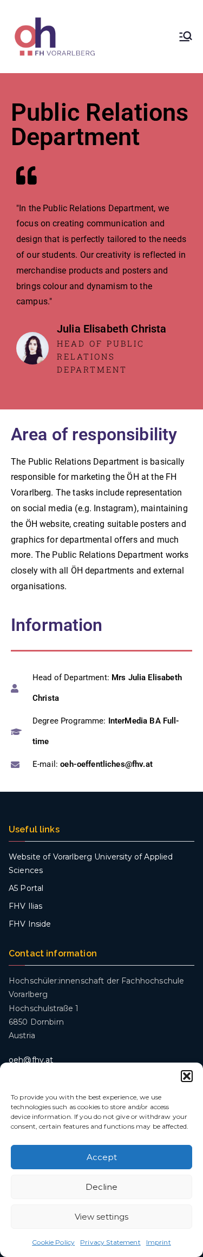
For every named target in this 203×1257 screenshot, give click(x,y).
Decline (101, 1187)
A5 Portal (26, 888)
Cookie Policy (53, 1242)
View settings (101, 1217)
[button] (186, 1076)
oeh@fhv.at (31, 1060)
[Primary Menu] (185, 36)
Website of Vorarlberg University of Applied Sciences (91, 863)
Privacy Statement (110, 1242)
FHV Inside (30, 924)
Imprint (158, 1242)
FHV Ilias (25, 906)
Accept (102, 1157)
